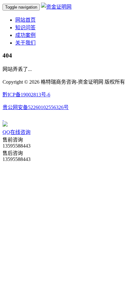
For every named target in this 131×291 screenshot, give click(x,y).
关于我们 (25, 42)
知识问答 (25, 27)
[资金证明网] (56, 7)
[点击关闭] (3, 118)
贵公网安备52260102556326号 (36, 107)
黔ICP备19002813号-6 (26, 94)
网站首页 (25, 20)
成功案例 (25, 35)
